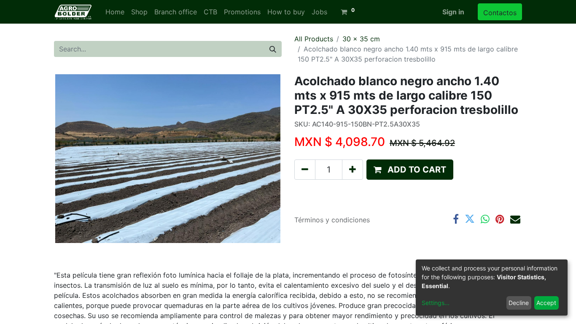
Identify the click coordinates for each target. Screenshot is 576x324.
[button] (409, 169)
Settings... (435, 302)
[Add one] (352, 169)
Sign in (453, 12)
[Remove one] (304, 169)
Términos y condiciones (332, 220)
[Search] (273, 49)
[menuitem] (115, 11)
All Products (313, 39)
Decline (519, 302)
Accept (546, 302)
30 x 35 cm (361, 39)
